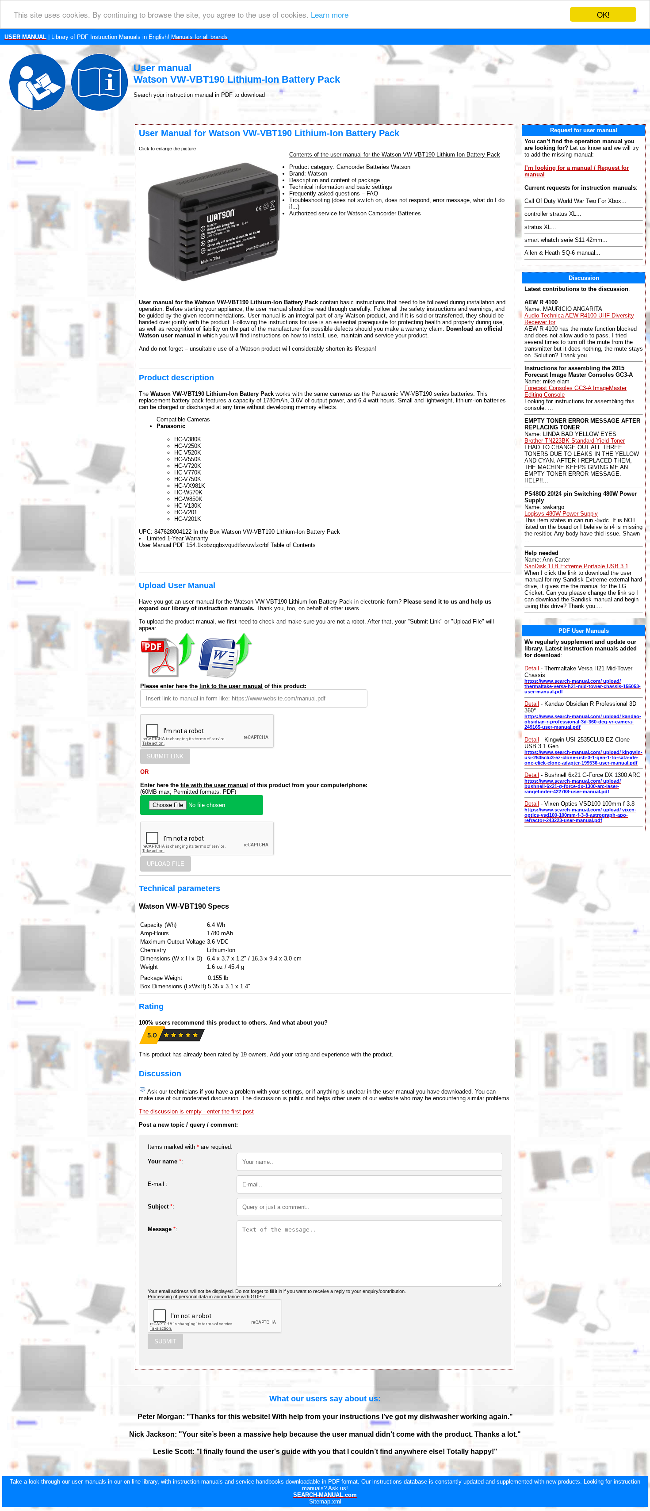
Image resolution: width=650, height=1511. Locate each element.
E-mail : (158, 1184)
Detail (531, 668)
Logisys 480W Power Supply (561, 513)
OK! (603, 14)
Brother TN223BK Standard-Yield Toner (574, 440)
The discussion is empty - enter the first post (196, 1111)
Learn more (329, 14)
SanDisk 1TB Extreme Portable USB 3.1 (576, 566)
